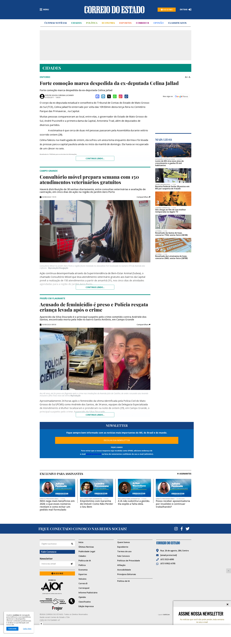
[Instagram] (120, 96)
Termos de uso (124, 551)
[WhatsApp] (114, 96)
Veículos (83, 579)
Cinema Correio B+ (165, 208)
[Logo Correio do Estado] (114, 9)
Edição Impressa (86, 606)
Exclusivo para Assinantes (94, 499)
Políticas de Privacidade (128, 560)
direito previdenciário (52, 499)
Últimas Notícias (55, 22)
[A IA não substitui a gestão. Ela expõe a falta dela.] (134, 488)
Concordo (12, 628)
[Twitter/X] (109, 96)
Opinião (158, 22)
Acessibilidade (124, 570)
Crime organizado (165, 184)
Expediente (122, 547)
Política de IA (85, 560)
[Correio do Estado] (173, 543)
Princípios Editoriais (126, 574)
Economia (108, 22)
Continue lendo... (95, 158)
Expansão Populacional (168, 159)
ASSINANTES (185, 473)
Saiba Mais (27, 629)
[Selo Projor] (57, 604)
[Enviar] (71, 564)
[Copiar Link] (126, 96)
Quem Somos (123, 542)
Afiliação (121, 565)
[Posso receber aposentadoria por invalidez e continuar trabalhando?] (173, 488)
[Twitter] (187, 529)
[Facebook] (97, 96)
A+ (186, 77)
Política (91, 22)
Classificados (177, 22)
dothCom (166, 615)
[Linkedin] (103, 96)
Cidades (76, 22)
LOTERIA (161, 231)
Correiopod (84, 588)
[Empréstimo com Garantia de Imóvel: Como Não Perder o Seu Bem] (96, 488)
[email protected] (93, 454)
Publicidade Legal (87, 551)
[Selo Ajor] (57, 587)
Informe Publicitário (88, 593)
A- (190, 77)
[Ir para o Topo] (228, 570)
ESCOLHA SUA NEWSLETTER (117, 440)
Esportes (125, 22)
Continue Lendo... (95, 287)
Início (81, 542)
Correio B (142, 22)
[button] (143, 197)
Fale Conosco (123, 556)
